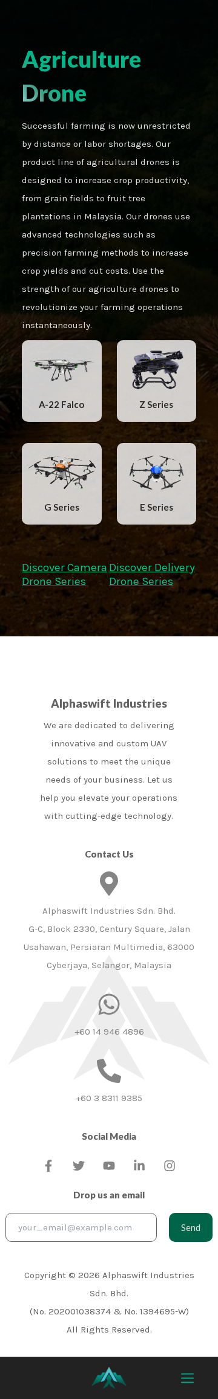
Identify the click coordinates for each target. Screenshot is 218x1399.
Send (190, 1227)
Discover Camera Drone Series (64, 574)
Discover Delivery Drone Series (152, 574)
